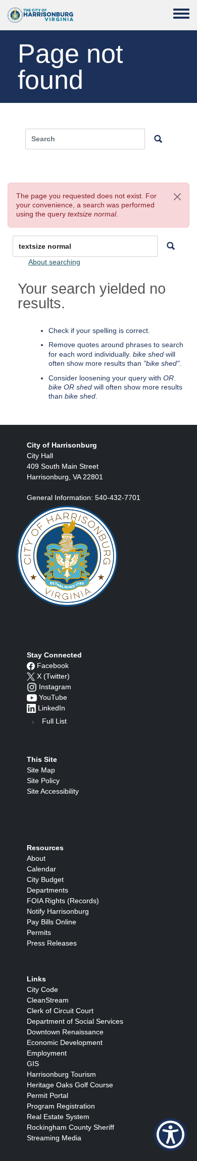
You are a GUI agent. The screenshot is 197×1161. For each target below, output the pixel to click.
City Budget (45, 879)
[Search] (170, 246)
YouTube (53, 697)
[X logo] (31, 676)
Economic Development (65, 1042)
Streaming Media (54, 1138)
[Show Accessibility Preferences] (170, 1134)
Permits (39, 932)
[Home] (40, 15)
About (36, 858)
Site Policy (43, 781)
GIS (33, 1064)
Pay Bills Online (51, 922)
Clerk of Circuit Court (60, 1011)
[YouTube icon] (32, 697)
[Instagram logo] (32, 687)
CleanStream (48, 1000)
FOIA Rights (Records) (63, 901)
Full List (54, 721)
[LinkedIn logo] (31, 708)
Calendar (41, 869)
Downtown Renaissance (65, 1032)
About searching (54, 262)
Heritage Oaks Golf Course (70, 1085)
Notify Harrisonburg (58, 911)
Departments (47, 890)
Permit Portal (47, 1095)
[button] (177, 196)
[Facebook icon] (31, 665)
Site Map (41, 770)
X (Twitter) (53, 676)
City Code (42, 989)
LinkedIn (51, 708)
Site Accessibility (53, 791)
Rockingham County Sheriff (70, 1127)
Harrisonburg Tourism (61, 1074)
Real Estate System (58, 1117)
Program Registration (61, 1106)
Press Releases (52, 943)
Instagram (55, 687)
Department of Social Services (75, 1021)
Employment (47, 1053)
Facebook (53, 665)
